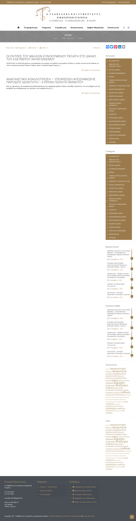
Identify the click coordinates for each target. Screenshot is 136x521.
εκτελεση (109, 393)
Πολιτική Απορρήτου (109, 2)
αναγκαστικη (119, 373)
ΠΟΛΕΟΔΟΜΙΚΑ (114, 132)
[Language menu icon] (128, 27)
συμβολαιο (121, 408)
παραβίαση (110, 404)
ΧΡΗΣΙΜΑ (112, 142)
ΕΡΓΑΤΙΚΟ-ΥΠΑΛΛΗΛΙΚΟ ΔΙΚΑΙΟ (117, 110)
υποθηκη (109, 413)
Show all (97, 48)
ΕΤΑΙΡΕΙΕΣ (112, 114)
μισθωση (108, 397)
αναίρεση (109, 374)
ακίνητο (109, 371)
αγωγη (113, 368)
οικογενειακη (119, 402)
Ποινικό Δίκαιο (45, 494)
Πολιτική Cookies (124, 2)
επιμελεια (116, 393)
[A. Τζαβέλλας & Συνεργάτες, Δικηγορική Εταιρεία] (68, 14)
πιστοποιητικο (111, 406)
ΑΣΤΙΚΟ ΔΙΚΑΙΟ (114, 70)
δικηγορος (119, 390)
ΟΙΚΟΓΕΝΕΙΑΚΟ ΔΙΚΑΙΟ (117, 125)
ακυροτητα (119, 371)
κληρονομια (110, 395)
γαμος (115, 380)
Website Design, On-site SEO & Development (65, 516)
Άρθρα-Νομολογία (68, 38)
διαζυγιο (122, 385)
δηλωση (109, 383)
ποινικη (120, 406)
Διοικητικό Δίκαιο (46, 491)
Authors (44, 48)
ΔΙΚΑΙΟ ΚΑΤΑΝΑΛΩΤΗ (116, 89)
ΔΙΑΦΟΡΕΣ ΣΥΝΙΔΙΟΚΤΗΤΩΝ (119, 86)
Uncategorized (114, 61)
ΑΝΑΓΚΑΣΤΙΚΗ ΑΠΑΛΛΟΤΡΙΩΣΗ (115, 65)
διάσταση (110, 385)
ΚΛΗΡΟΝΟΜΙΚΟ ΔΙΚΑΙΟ (117, 121)
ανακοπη (109, 376)
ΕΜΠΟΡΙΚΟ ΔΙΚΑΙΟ (116, 96)
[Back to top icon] (126, 517)
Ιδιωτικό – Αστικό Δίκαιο (48, 487)
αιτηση (122, 368)
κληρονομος (120, 395)
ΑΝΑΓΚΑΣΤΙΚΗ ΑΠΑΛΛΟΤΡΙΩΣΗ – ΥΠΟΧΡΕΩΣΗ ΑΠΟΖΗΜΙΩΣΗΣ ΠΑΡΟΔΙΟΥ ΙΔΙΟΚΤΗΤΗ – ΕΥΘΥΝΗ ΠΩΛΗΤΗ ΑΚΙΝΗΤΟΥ (50, 80)
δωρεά (125, 390)
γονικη (126, 380)
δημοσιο (119, 383)
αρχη (125, 378)
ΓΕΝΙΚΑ (111, 77)
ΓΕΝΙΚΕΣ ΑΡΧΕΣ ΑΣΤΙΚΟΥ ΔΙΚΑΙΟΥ (118, 81)
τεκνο (123, 410)
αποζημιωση (110, 378)
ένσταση (108, 369)
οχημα (125, 402)
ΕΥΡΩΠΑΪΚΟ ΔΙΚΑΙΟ (116, 118)
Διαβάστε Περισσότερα (92, 70)
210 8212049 (46, 2)
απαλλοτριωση (118, 376)
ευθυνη (125, 392)
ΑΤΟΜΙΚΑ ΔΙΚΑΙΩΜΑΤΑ (117, 73)
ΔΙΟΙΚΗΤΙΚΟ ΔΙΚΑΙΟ (116, 93)
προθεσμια (111, 408)
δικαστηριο (110, 390)
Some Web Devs (89, 516)
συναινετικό (110, 410)
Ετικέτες (33, 48)
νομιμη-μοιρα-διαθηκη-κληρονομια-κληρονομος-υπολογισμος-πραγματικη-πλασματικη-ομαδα (118, 400)
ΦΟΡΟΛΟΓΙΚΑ (114, 139)
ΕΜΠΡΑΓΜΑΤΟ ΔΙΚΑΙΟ (117, 100)
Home (56, 38)
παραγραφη (117, 404)
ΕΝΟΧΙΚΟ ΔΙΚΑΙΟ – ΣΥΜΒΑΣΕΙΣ (115, 104)
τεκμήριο (117, 410)
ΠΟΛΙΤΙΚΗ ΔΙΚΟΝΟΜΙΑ (117, 135)
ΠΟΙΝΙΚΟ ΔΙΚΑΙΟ (115, 128)
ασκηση (108, 380)
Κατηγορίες (21, 48)
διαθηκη (110, 387)
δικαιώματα (118, 388)
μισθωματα (128, 395)
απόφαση (119, 378)
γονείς (121, 380)
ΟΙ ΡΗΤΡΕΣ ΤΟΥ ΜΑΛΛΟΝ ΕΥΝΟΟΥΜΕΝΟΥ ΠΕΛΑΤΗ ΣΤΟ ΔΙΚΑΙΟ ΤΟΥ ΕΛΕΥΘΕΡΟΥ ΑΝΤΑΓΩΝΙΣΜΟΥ (51, 57)
